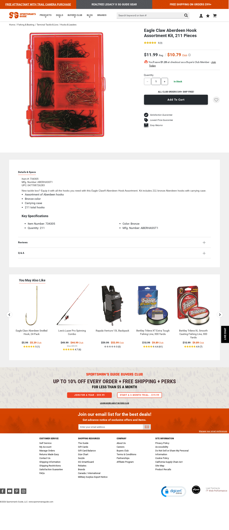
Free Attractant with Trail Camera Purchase (38, 4)
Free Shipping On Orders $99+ (190, 4)
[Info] (189, 55)
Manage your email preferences (213, 431)
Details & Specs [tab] (27, 172)
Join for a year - (89, 395)
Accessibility (161, 447)
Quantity (149, 75)
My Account (45, 447)
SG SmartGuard (86, 462)
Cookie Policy (162, 458)
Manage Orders (47, 450)
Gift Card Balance (87, 450)
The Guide (83, 443)
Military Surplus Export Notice (93, 477)
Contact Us (44, 458)
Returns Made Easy (49, 454)
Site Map (159, 465)
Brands (81, 469)
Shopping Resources (89, 438)
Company (121, 438)
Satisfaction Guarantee (161, 115)
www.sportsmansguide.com (41, 502)
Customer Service (49, 438)
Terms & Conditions (126, 454)
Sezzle (81, 458)
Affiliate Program (125, 462)
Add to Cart (175, 99)
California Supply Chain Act (168, 462)
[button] (208, 16)
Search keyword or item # (132, 15)
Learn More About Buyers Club (114, 403)
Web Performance (218, 490)
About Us (121, 443)
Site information (164, 438)
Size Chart (83, 454)
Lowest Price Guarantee (161, 120)
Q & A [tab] (21, 252)
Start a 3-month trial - (139, 395)
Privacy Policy (162, 443)
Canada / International (89, 473)
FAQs (42, 473)
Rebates (82, 465)
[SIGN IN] (201, 16)
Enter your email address (92, 427)
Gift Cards (83, 447)
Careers (121, 447)
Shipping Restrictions (50, 465)
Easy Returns (156, 125)
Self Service (45, 443)
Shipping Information (49, 462)
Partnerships (123, 458)
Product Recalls (163, 469)
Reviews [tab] (23, 242)
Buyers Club (123, 450)
